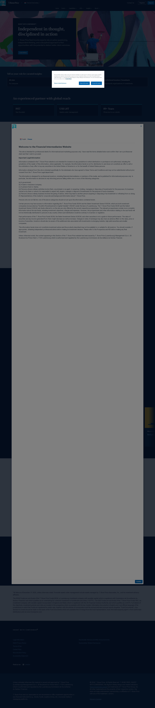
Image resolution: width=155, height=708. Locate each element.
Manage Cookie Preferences (60, 83)
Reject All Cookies (84, 83)
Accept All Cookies (96, 83)
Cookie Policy (68, 78)
